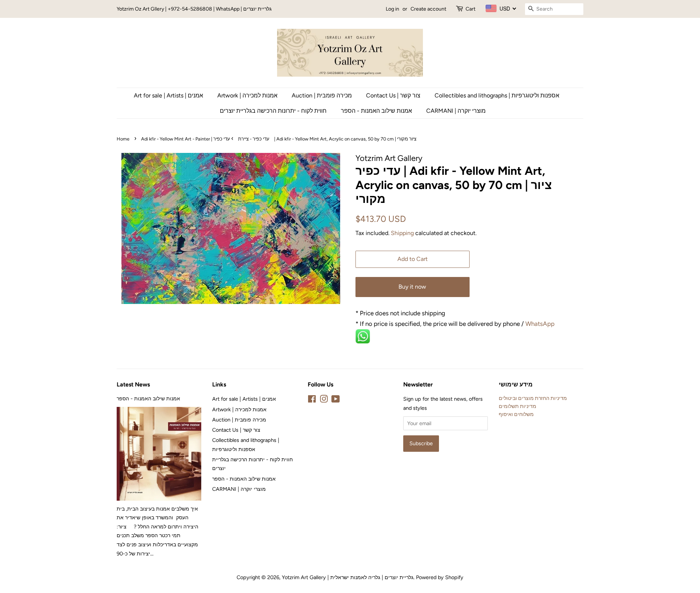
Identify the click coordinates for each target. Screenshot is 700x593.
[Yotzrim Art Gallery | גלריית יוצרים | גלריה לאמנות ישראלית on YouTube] (335, 400)
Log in (392, 9)
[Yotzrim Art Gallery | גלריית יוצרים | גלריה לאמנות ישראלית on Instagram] (324, 400)
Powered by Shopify (439, 577)
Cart (470, 9)
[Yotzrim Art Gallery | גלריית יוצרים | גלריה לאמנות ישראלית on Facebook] (312, 400)
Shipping (402, 233)
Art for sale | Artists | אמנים (168, 95)
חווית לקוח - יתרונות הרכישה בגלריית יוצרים (273, 110)
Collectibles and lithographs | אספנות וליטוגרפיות (497, 95)
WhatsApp (540, 323)
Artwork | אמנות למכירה (247, 95)
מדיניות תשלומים (517, 406)
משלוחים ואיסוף (516, 414)
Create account (428, 9)
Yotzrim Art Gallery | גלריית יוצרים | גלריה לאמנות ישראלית (347, 577)
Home (123, 139)
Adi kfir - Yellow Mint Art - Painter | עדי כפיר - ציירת (205, 139)
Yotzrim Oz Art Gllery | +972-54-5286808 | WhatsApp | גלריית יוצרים (194, 9)
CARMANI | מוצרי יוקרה (456, 110)
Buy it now (412, 286)
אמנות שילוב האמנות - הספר (376, 110)
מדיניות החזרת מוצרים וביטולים (533, 398)
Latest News (133, 384)
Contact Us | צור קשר (393, 95)
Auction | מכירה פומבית (322, 95)
